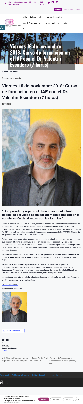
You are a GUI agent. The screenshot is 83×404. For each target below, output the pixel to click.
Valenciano (68, 10)
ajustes (18, 402)
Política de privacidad (20, 375)
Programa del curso (10, 284)
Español (58, 10)
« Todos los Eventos (10, 71)
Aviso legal (4, 375)
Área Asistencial (53, 17)
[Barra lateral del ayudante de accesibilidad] (2, 27)
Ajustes (68, 399)
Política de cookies (39, 375)
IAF (40, 17)
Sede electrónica (50, 23)
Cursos (4, 351)
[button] (23, 29)
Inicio (25, 17)
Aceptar (43, 399)
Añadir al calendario (14, 331)
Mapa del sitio (56, 375)
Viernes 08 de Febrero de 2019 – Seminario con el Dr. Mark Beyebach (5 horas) (62, 360)
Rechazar (56, 399)
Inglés (77, 10)
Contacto (65, 23)
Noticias (33, 17)
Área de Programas (30, 23)
